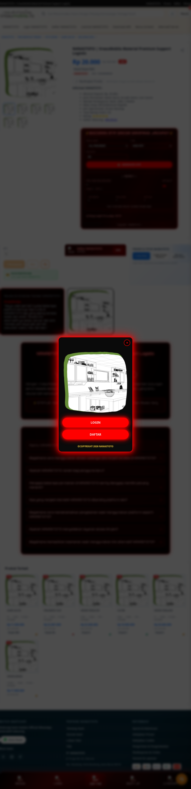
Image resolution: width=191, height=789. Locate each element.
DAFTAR (95, 434)
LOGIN (96, 422)
